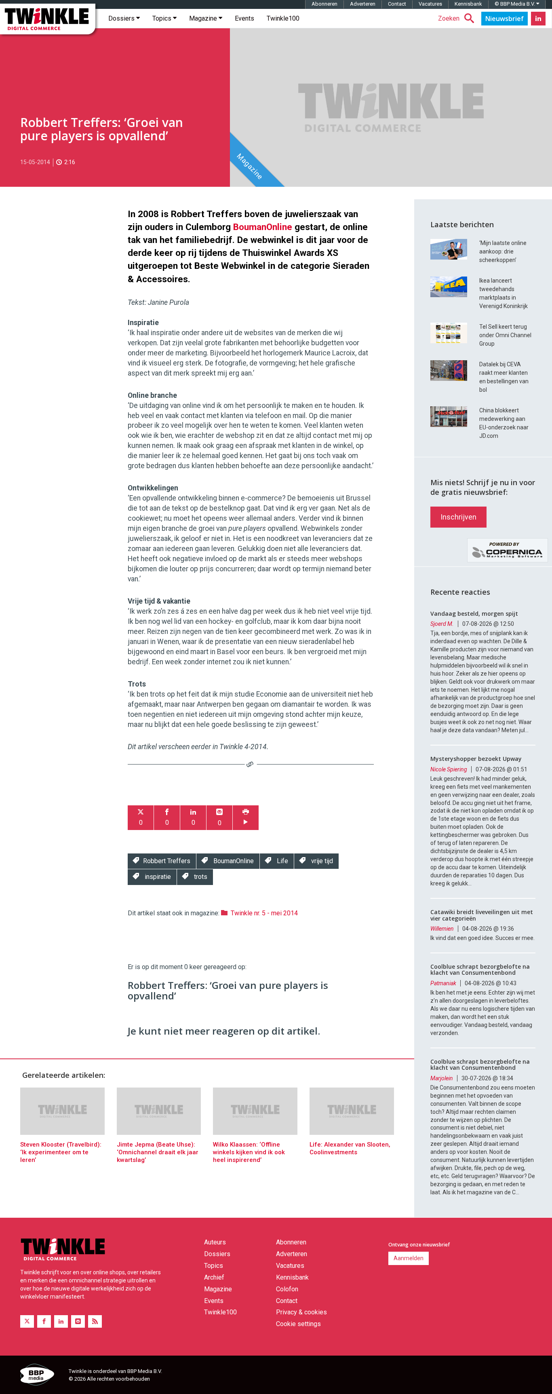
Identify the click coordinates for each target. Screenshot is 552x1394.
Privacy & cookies (301, 1312)
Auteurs (215, 1242)
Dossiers (122, 18)
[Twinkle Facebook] (44, 1321)
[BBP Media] (41, 1376)
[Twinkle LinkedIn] (538, 18)
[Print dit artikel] (246, 817)
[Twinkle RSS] (95, 1321)
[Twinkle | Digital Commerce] (47, 19)
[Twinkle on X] (27, 1321)
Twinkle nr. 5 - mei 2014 (264, 913)
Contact (397, 4)
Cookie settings (298, 1324)
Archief (214, 1277)
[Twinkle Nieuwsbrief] (504, 18)
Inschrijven (458, 517)
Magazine (204, 18)
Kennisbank (468, 4)
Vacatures (430, 4)
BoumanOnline (262, 227)
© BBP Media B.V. (515, 4)
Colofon (287, 1289)
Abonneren (324, 4)
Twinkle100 (283, 18)
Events (244, 18)
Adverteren (362, 4)
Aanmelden (408, 1258)
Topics (162, 18)
